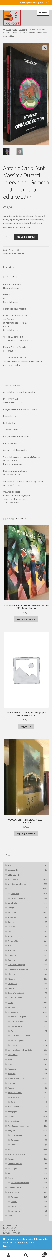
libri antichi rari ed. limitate (20, 1050)
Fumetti (11, 988)
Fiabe (13, 1031)
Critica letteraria (18, 1021)
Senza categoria (15, 1163)
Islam (13, 1144)
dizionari (11, 950)
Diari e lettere (13, 941)
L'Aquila (14, 1201)
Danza (10, 936)
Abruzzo (14, 1197)
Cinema (11, 922)
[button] (44, 47)
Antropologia (13, 874)
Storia (10, 1178)
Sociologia (12, 1168)
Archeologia (13, 879)
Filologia (11, 974)
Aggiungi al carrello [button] (26, 619)
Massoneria (13, 1069)
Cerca (26, 1255)
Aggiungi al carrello (26, 236)
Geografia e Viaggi (16, 993)
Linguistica (12, 1054)
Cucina (11, 931)
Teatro (10, 1215)
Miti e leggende (17, 1040)
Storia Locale (13, 1192)
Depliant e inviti (18, 898)
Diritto (10, 945)
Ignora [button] (6, 1246)
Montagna (12, 1083)
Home (8, 29)
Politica (11, 1116)
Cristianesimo (17, 1135)
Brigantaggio (13, 917)
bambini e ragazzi (18, 1016)
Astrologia (12, 903)
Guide (10, 1002)
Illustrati (11, 1007)
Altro (10, 865)
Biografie (12, 912)
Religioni (11, 1130)
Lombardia (15, 1211)
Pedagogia (12, 1111)
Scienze (11, 1159)
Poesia (14, 1045)
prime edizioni (14, 1121)
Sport (10, 1173)
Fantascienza (16, 1026)
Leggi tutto (26, 726)
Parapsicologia (14, 1106)
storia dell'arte (14, 1187)
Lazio (13, 1206)
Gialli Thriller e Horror (20, 1035)
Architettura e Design (17, 884)
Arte (15, 29)
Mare (10, 1064)
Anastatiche (13, 870)
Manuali (11, 1059)
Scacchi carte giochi (16, 1154)
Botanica (15, 1097)
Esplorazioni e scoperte (18, 969)
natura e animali (15, 1092)
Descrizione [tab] (8, 267)
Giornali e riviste (15, 998)
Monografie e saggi (16, 1078)
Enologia (11, 960)
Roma (10, 1149)
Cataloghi (23, 29)
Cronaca (11, 926)
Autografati (13, 907)
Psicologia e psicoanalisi (18, 1126)
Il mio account (8, 1255)
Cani (13, 1102)
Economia (12, 955)
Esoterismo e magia (16, 964)
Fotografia (12, 983)
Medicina (11, 1073)
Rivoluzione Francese (20, 1182)
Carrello (40, 1253)
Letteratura (13, 1012)
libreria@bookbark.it (29, 2)
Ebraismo (15, 1140)
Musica (11, 1088)
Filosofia (11, 979)
